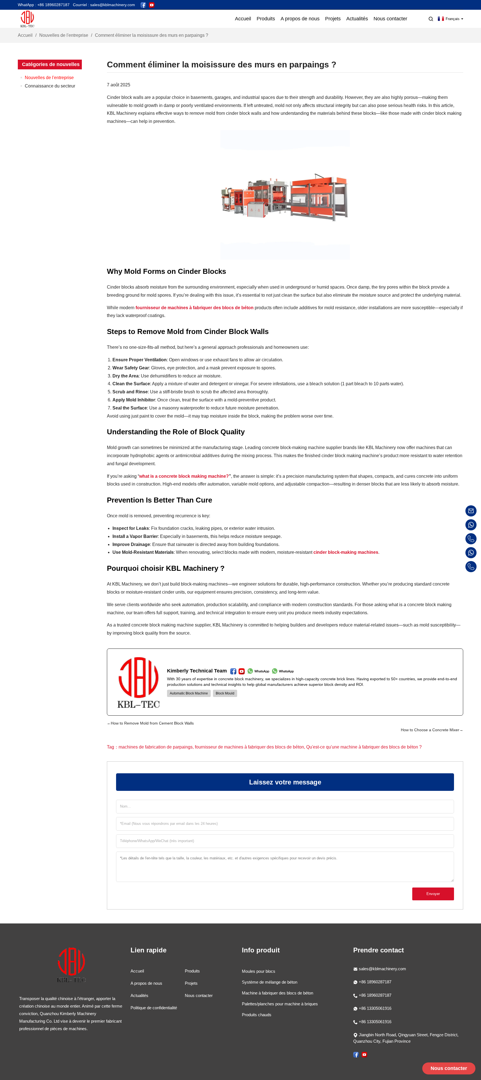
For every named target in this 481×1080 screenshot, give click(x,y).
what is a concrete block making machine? (184, 476)
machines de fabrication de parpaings (156, 747)
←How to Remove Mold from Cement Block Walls (150, 723)
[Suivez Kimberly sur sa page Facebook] (143, 4)
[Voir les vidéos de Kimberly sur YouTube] (151, 4)
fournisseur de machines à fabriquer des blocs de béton (195, 307)
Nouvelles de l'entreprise (63, 35)
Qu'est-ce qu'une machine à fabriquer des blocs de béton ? (364, 747)
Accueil (25, 35)
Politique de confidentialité (154, 1007)
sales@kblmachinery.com (382, 968)
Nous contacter (199, 995)
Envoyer (433, 894)
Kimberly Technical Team (197, 671)
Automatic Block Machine (189, 693)
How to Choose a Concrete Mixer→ (432, 730)
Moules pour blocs (258, 971)
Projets (191, 983)
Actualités (139, 995)
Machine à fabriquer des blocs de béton (277, 993)
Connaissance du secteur (50, 86)
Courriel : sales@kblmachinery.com (104, 5)
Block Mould (225, 693)
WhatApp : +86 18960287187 (44, 5)
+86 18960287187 (374, 981)
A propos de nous (146, 983)
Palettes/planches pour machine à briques (280, 1003)
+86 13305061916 (374, 1008)
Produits (192, 971)
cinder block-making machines (345, 552)
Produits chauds (256, 1014)
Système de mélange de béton (269, 982)
